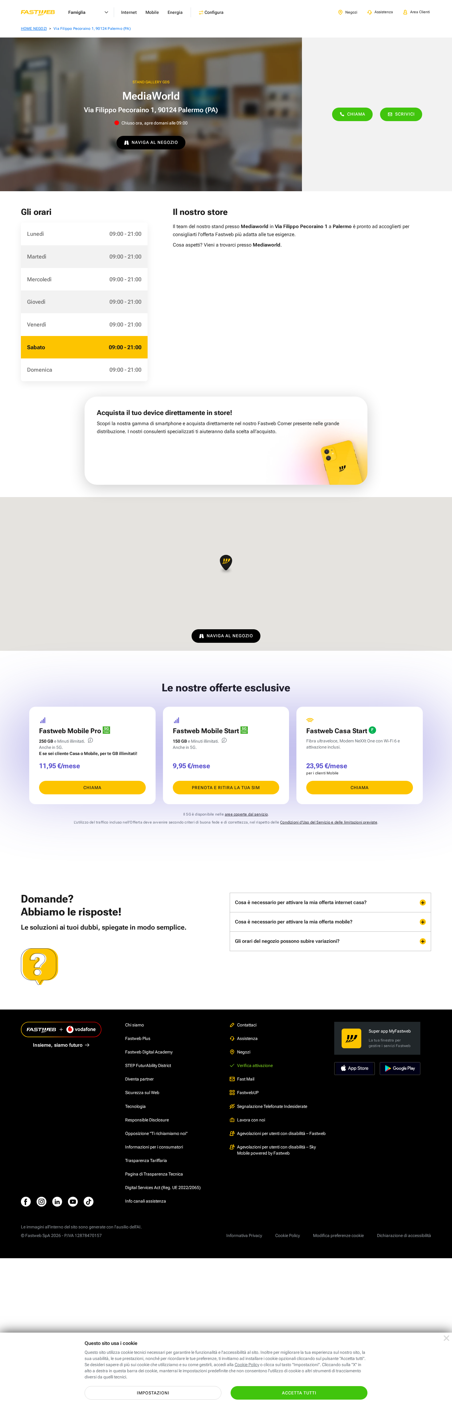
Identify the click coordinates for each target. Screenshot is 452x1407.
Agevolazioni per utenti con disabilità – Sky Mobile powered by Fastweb (276, 1150)
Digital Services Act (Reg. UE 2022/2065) (163, 1187)
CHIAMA (92, 787)
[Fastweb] (43, 12)
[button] (226, 564)
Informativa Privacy (244, 1235)
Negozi (243, 1051)
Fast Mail (245, 1079)
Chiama (356, 114)
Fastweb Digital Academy (148, 1051)
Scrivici (405, 114)
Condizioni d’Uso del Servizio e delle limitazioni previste (328, 822)
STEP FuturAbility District (148, 1065)
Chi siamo (134, 1024)
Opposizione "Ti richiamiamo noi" (156, 1133)
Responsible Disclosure (147, 1119)
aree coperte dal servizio (246, 814)
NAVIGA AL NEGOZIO (155, 142)
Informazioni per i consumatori (154, 1146)
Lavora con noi (251, 1119)
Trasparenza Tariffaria (146, 1160)
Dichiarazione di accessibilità (404, 1235)
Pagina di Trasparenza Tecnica (154, 1174)
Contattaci (246, 1024)
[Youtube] (73, 1202)
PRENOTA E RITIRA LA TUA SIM (226, 787)
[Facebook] (26, 1202)
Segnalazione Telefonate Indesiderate (272, 1106)
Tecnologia (135, 1106)
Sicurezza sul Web (142, 1092)
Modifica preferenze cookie (338, 1235)
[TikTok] (88, 1202)
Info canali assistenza (145, 1201)
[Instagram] (41, 1202)
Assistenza (247, 1038)
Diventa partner (139, 1079)
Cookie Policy (287, 1235)
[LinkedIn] (57, 1202)
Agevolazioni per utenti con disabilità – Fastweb (281, 1133)
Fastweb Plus (137, 1038)
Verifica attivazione (255, 1065)
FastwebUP (248, 1092)
